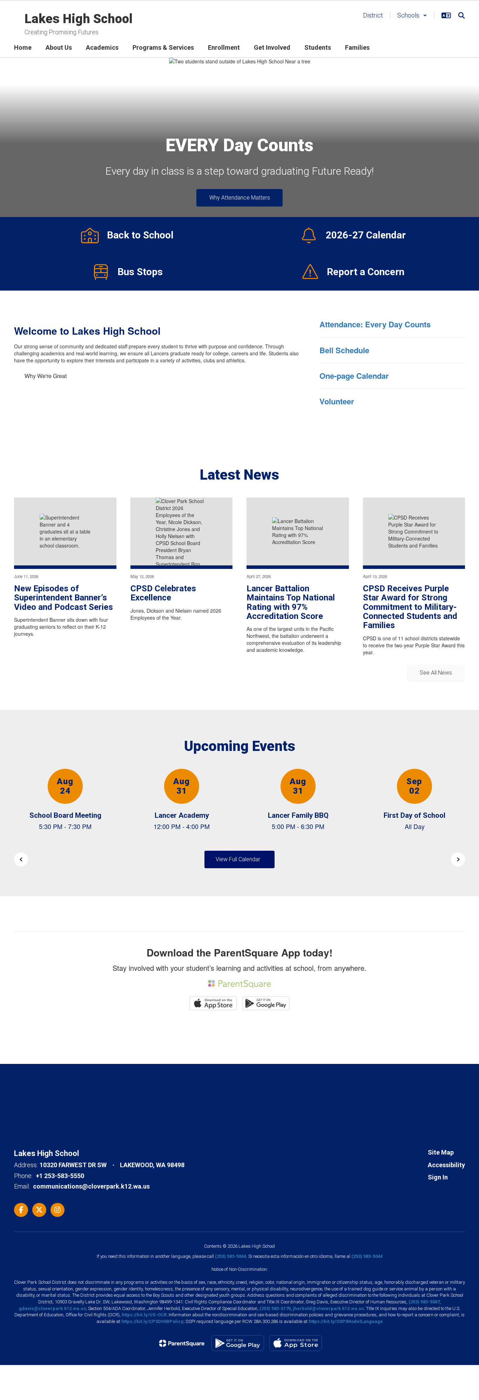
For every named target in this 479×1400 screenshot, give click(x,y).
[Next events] (458, 859)
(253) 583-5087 (424, 1301)
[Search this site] (461, 15)
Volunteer (336, 401)
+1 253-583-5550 (60, 1175)
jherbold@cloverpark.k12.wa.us (328, 1308)
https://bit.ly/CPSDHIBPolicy (152, 1321)
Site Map (441, 1152)
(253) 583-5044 (230, 1256)
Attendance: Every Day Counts (375, 324)
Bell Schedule (344, 350)
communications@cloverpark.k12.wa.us (91, 1186)
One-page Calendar (354, 375)
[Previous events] (21, 859)
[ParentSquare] (181, 1343)
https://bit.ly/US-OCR (144, 1314)
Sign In (438, 1177)
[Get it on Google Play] (237, 1343)
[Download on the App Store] (295, 1343)
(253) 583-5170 (275, 1308)
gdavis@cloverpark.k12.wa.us (52, 1308)
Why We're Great (46, 376)
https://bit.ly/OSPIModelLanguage (346, 1321)
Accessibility (446, 1165)
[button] (412, 15)
